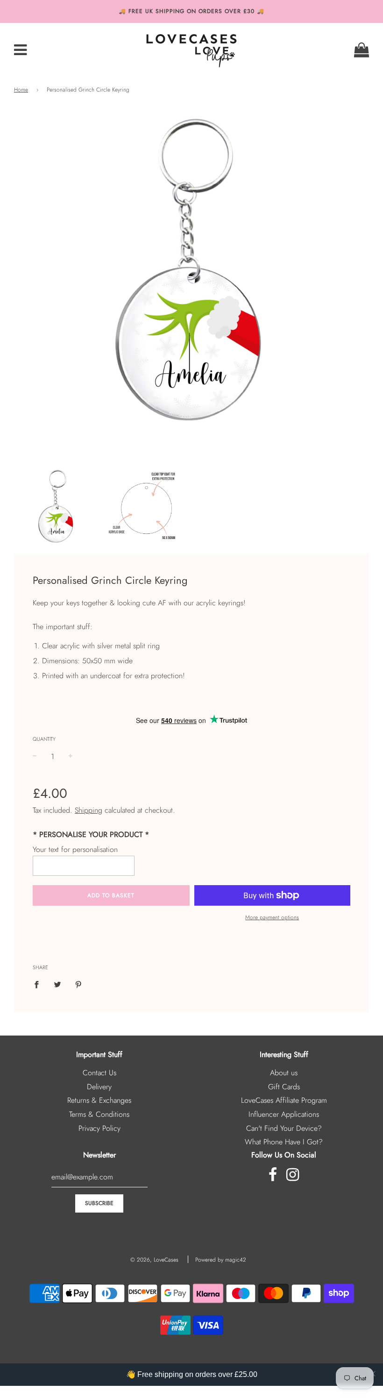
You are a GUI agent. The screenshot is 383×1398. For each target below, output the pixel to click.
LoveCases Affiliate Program (284, 1100)
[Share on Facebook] (39, 984)
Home (21, 89)
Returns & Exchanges (99, 1100)
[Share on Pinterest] (78, 984)
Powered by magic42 (220, 1260)
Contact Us (99, 1072)
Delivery (99, 1086)
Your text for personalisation (75, 849)
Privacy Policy (99, 1128)
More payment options (272, 917)
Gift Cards (284, 1086)
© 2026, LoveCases (154, 1260)
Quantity (44, 739)
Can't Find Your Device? (284, 1128)
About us (284, 1072)
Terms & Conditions (99, 1114)
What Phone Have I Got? (284, 1141)
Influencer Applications (283, 1114)
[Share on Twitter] (57, 984)
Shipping (88, 810)
